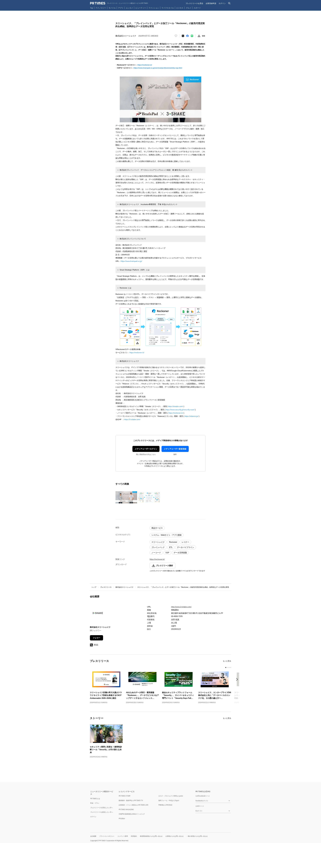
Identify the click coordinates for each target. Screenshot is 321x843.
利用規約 (134, 836)
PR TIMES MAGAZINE (126, 809)
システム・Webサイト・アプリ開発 (166, 535)
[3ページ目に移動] (228, 667)
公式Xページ (199, 806)
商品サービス (157, 528)
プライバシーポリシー (106, 836)
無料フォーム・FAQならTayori (168, 800)
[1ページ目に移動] (225, 667)
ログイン (222, 3)
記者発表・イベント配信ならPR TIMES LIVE (133, 805)
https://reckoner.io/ (144, 65)
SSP (167, 553)
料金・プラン (94, 803)
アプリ (120, 8)
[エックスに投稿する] (183, 36)
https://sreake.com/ (175, 406)
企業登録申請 (211, 3)
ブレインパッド (158, 547)
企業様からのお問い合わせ (175, 836)
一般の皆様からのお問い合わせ (197, 836)
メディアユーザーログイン (146, 449)
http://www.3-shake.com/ (181, 607)
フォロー (96, 638)
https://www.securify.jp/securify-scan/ (180, 410)
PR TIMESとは (95, 798)
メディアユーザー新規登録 (175, 449)
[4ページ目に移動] (229, 667)
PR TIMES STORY (124, 796)
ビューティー (140, 8)
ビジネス (179, 8)
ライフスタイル (168, 8)
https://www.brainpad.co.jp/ (131, 261)
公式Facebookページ (202, 796)
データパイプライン (185, 547)
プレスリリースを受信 (194, 3)
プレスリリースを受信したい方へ (101, 808)
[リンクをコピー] (204, 36)
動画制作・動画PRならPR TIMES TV (131, 800)
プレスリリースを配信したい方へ (101, 812)
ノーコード (156, 553)
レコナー (185, 542)
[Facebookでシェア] (187, 36)
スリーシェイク (158, 542)
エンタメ (129, 8)
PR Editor (122, 818)
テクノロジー (101, 8)
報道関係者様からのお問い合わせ (151, 836)
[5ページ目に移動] (230, 667)
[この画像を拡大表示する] (126, 497)
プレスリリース (106, 587)
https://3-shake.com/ (132, 419)
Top (91, 8)
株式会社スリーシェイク (124, 587)
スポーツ (197, 8)
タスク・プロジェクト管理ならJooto (170, 796)
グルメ (188, 8)
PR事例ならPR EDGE (165, 805)
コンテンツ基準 (122, 836)
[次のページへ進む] (237, 679)
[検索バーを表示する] (229, 3)
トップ (93, 587)
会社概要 (93, 836)
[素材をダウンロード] (199, 36)
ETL (171, 547)
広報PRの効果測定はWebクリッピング (132, 814)
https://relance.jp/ (191, 416)
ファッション (153, 8)
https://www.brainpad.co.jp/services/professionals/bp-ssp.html (158, 68)
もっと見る (227, 661)
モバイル (112, 8)
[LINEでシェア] (192, 36)
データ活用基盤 (180, 553)
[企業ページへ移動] (98, 613)
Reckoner (173, 542)
